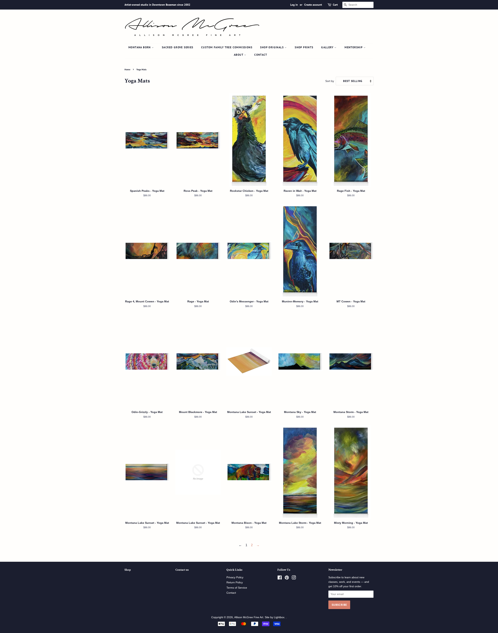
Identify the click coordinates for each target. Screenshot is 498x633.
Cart (335, 4)
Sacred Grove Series (177, 47)
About (239, 54)
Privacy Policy (234, 577)
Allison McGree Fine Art (248, 617)
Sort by (329, 81)
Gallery (327, 47)
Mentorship (354, 47)
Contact (260, 54)
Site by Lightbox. (275, 617)
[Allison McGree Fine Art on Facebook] (279, 578)
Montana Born (140, 47)
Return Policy (234, 582)
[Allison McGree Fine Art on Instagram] (294, 578)
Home (127, 69)
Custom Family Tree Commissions (226, 47)
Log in (294, 4)
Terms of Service (236, 587)
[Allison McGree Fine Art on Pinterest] (287, 578)
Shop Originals (272, 47)
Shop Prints (304, 47)
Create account (313, 4)
